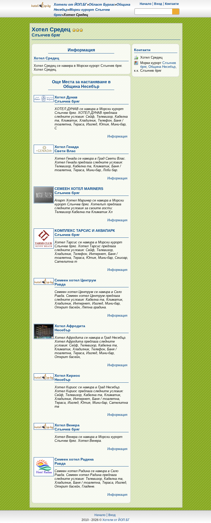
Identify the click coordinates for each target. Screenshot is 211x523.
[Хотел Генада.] (43, 149)
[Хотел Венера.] (43, 426)
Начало (145, 4)
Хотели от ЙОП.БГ (116, 520)
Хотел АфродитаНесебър (70, 328)
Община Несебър (161, 67)
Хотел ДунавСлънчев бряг (67, 99)
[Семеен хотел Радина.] (43, 467)
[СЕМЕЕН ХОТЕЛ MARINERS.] (43, 195)
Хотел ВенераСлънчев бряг (67, 427)
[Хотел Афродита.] (43, 332)
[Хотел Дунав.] (43, 99)
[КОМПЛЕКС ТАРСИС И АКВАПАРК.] (43, 238)
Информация (117, 136)
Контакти (172, 4)
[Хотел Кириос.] (43, 377)
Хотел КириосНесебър (67, 377)
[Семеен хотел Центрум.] (43, 282)
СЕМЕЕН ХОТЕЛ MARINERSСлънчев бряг (79, 191)
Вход (158, 4)
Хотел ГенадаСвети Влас (67, 149)
